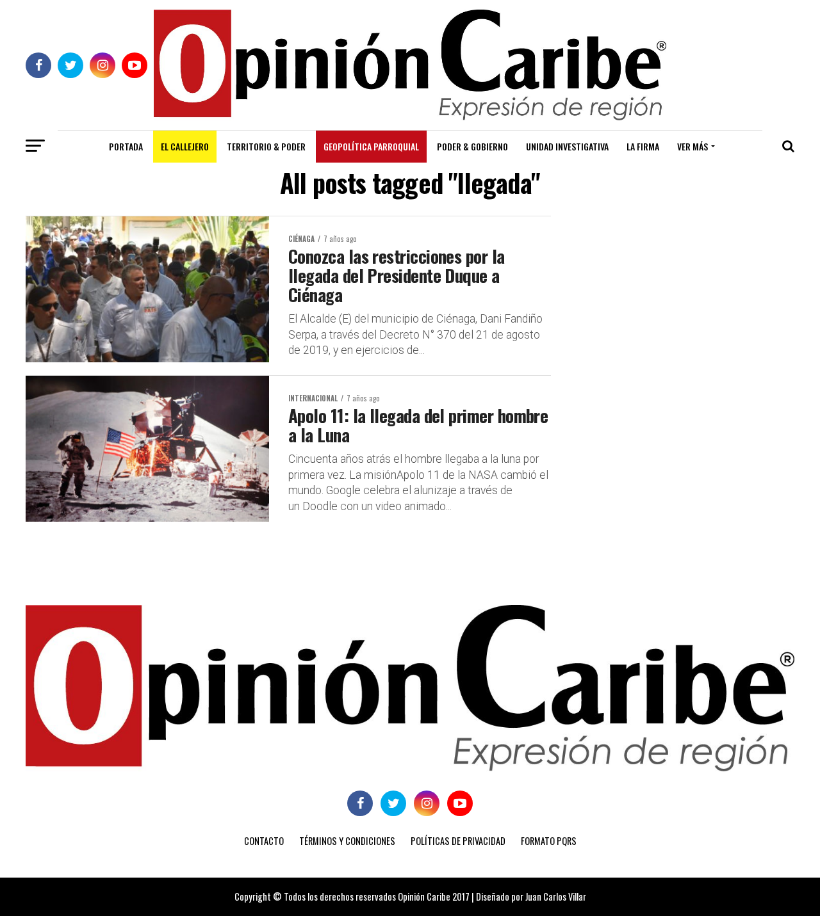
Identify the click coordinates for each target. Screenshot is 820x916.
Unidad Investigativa (567, 146)
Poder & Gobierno (472, 146)
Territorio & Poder (266, 146)
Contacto (264, 841)
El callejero (185, 146)
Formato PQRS (549, 841)
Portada (126, 146)
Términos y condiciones (347, 841)
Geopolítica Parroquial (371, 146)
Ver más (692, 146)
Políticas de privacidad (458, 841)
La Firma (643, 146)
